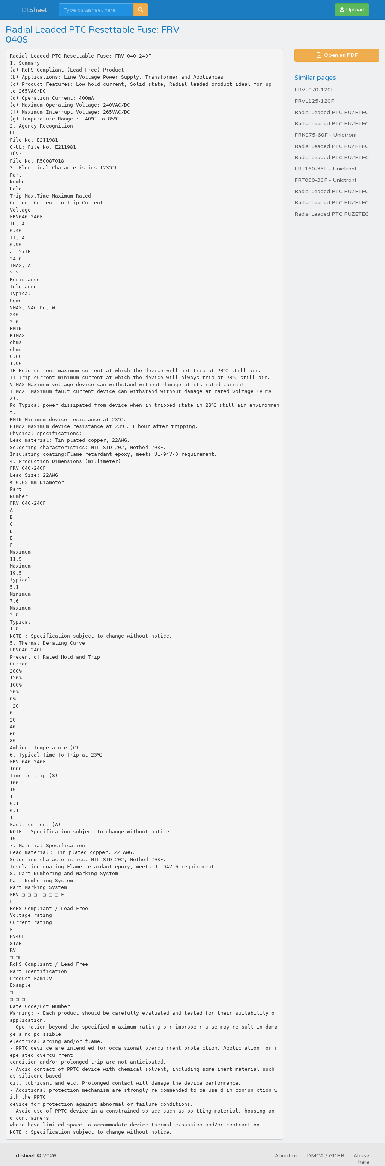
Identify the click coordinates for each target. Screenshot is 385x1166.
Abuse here (361, 1158)
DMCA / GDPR (325, 1155)
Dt (34, 10)
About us (286, 1155)
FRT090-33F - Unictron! (325, 180)
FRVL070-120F (314, 90)
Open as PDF (340, 55)
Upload (354, 9)
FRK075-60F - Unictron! (325, 135)
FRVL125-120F (314, 101)
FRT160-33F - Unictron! (325, 169)
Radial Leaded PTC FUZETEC (331, 112)
